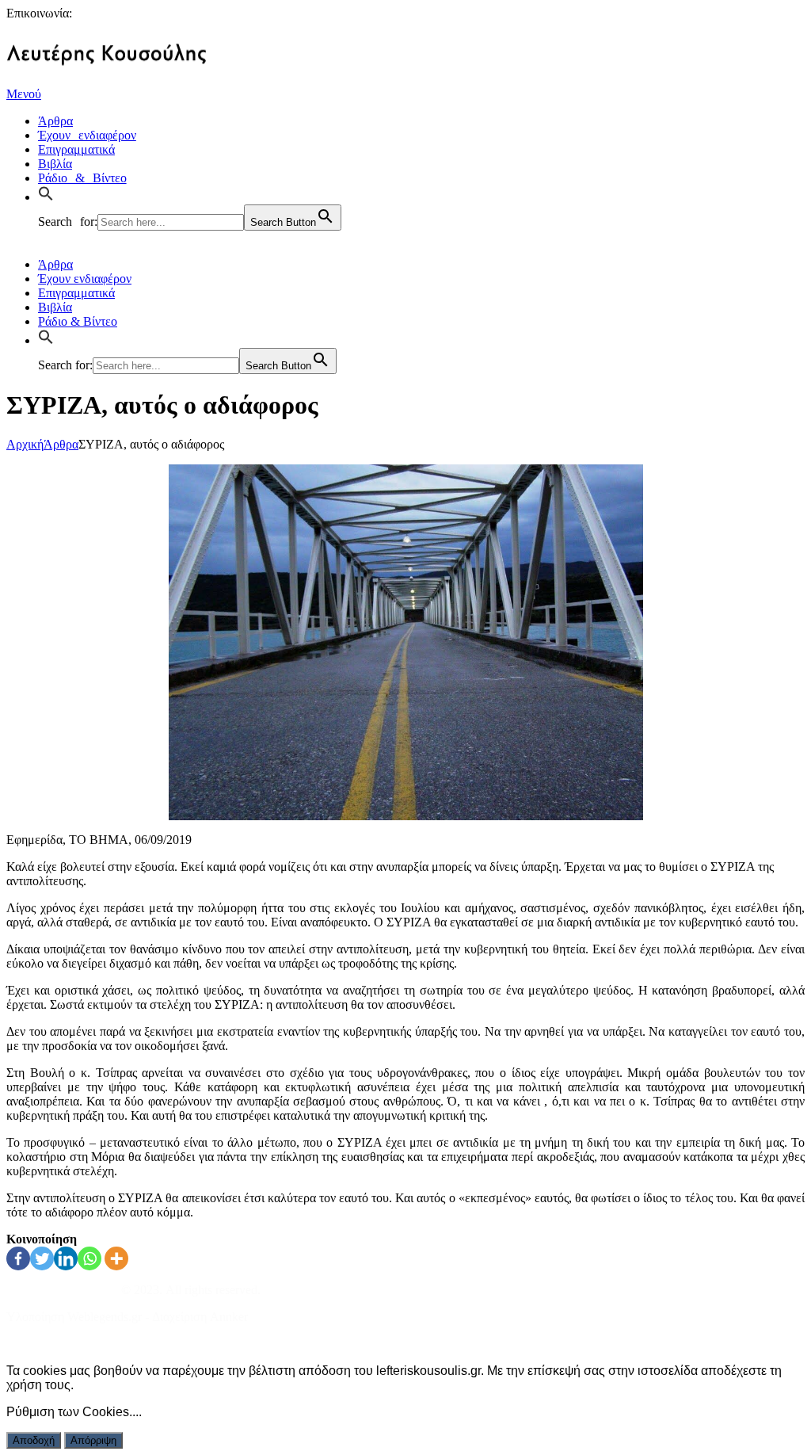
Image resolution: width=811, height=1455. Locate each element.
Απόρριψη (93, 1440)
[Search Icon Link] (50, 194)
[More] (116, 1258)
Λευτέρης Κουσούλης (62, 1290)
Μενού (23, 94)
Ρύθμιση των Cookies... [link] (72, 1412)
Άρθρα (61, 444)
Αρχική (25, 444)
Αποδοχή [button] (34, 1440)
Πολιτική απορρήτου (58, 1343)
